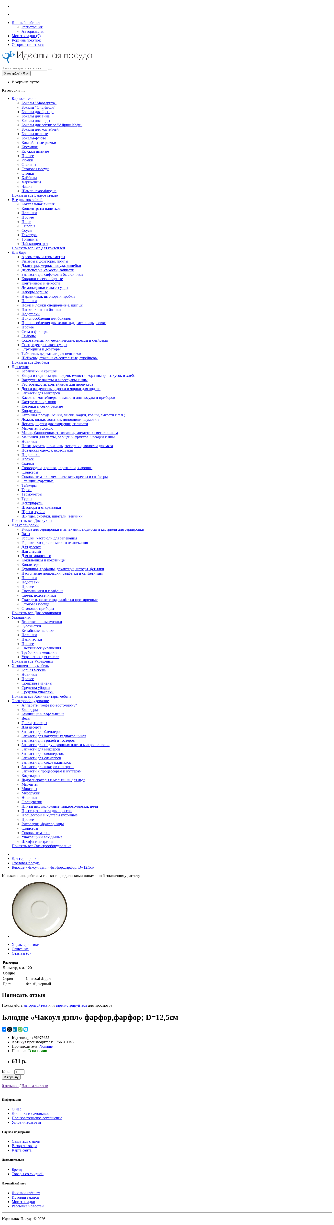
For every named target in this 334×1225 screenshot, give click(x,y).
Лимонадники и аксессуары (45, 287)
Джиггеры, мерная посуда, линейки (51, 266)
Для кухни (20, 367)
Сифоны (29, 336)
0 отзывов (10, 1086)
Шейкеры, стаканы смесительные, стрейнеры (60, 358)
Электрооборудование (30, 701)
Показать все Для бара (30, 362)
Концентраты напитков (41, 208)
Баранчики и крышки (39, 371)
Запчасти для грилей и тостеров (48, 740)
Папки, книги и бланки (41, 309)
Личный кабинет (26, 1193)
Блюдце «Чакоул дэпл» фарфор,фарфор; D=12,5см (53, 867)
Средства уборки (36, 688)
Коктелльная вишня (38, 204)
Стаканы (29, 164)
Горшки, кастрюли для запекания (49, 538)
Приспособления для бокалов (46, 318)
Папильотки (32, 639)
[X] (9, 1029)
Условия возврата (26, 1122)
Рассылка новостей (28, 1206)
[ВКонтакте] (4, 1029)
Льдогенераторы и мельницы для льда (53, 780)
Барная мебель (33, 670)
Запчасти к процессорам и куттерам (51, 771)
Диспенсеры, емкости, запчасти (48, 270)
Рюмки (27, 160)
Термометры (32, 494)
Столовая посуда (35, 169)
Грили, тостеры (34, 723)
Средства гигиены (37, 683)
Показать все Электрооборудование (41, 846)
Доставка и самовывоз (30, 1113)
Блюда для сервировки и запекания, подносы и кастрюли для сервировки (83, 529)
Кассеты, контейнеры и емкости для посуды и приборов (68, 397)
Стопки (28, 173)
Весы (26, 718)
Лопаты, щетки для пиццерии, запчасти (55, 424)
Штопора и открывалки (41, 507)
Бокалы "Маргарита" (39, 103)
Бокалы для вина (36, 116)
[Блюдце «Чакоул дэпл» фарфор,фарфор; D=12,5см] (39, 936)
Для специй (31, 551)
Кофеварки (31, 775)
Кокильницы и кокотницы (44, 560)
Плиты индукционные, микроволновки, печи (60, 806)
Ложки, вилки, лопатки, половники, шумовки (60, 419)
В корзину (11, 1077)
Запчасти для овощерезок (43, 753)
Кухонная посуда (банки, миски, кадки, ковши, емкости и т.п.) (73, 415)
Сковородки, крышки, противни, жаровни (57, 468)
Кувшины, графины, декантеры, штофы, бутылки (63, 569)
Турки (27, 498)
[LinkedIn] (15, 1029)
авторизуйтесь (35, 1005)
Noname (46, 1046)
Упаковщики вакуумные (42, 837)
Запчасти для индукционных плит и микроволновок (66, 745)
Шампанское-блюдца (39, 191)
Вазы (26, 534)
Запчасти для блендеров (42, 731)
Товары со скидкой (28, 1174)
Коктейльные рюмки (39, 142)
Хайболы (29, 178)
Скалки (28, 463)
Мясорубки (31, 793)
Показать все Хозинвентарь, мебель (41, 696)
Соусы (27, 230)
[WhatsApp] (20, 1029)
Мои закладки (23, 1202)
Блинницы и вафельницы (43, 714)
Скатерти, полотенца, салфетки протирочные (60, 600)
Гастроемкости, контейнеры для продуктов (57, 384)
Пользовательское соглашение (37, 1118)
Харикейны (31, 182)
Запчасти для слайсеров (41, 758)
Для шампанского (36, 556)
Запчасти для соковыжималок (46, 762)
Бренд (17, 1169)
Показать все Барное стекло (35, 195)
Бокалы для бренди (38, 112)
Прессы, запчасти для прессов (47, 811)
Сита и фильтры (35, 331)
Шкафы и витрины (37, 841)
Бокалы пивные (35, 134)
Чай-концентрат (35, 244)
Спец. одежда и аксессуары (44, 345)
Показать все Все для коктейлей (38, 248)
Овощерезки (32, 802)
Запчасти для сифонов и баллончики (52, 274)
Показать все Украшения (32, 661)
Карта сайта (22, 1150)
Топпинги (30, 239)
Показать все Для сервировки (36, 613)
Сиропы (28, 226)
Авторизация (33, 31)
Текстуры (29, 235)
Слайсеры (30, 472)
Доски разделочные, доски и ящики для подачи (61, 389)
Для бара (19, 252)
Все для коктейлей (27, 200)
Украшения (21, 617)
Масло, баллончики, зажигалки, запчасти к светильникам (70, 433)
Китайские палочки (38, 630)
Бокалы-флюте (34, 138)
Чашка (27, 186)
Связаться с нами (26, 1141)
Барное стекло (23, 98)
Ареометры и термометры (43, 257)
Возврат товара (24, 1146)
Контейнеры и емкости (41, 283)
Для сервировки (25, 525)
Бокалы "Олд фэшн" (39, 107)
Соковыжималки (36, 833)
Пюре (26, 222)
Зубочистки (31, 626)
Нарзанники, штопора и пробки (48, 296)
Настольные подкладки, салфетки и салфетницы (62, 573)
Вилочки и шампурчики (42, 622)
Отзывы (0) (21, 953)
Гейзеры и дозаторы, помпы (45, 261)
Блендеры (30, 710)
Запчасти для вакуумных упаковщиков (54, 736)
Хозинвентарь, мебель (30, 666)
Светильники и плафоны (42, 591)
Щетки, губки (33, 512)
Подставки (31, 314)
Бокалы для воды (36, 120)
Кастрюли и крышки (39, 402)
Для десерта (31, 547)
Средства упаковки (38, 692)
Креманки (30, 147)
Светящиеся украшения (41, 648)
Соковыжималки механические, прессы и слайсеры (65, 340)
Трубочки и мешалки (39, 652)
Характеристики (25, 944)
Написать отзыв (35, 1086)
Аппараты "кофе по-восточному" (49, 705)
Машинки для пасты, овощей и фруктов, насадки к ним (68, 437)
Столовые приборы (38, 608)
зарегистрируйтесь (71, 1005)
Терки (27, 490)
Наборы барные (35, 292)
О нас (16, 1109)
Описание (20, 949)
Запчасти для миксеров (41, 393)
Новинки (29, 213)
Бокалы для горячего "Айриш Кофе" (52, 125)
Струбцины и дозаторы (41, 349)
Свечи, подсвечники (39, 595)
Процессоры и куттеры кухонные (50, 815)
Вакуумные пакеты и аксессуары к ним (55, 380)
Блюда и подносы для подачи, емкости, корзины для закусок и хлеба (78, 375)
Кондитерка (31, 411)
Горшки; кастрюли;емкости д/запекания (55, 542)
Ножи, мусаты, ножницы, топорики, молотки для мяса (67, 446)
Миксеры (29, 789)
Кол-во (7, 1072)
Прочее (28, 156)
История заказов (25, 1197)
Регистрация (32, 27)
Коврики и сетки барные (42, 279)
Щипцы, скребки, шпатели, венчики (52, 516)
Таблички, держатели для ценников (51, 353)
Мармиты (30, 784)
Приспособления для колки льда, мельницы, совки (64, 323)
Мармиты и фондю (37, 428)
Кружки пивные (35, 151)
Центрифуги (32, 503)
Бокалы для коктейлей (40, 129)
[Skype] (25, 1029)
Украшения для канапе (40, 657)
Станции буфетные (38, 481)
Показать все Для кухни (32, 520)
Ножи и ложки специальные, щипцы (52, 305)
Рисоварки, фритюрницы (43, 824)
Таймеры (29, 485)
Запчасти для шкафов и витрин (48, 767)
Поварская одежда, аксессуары (47, 450)
